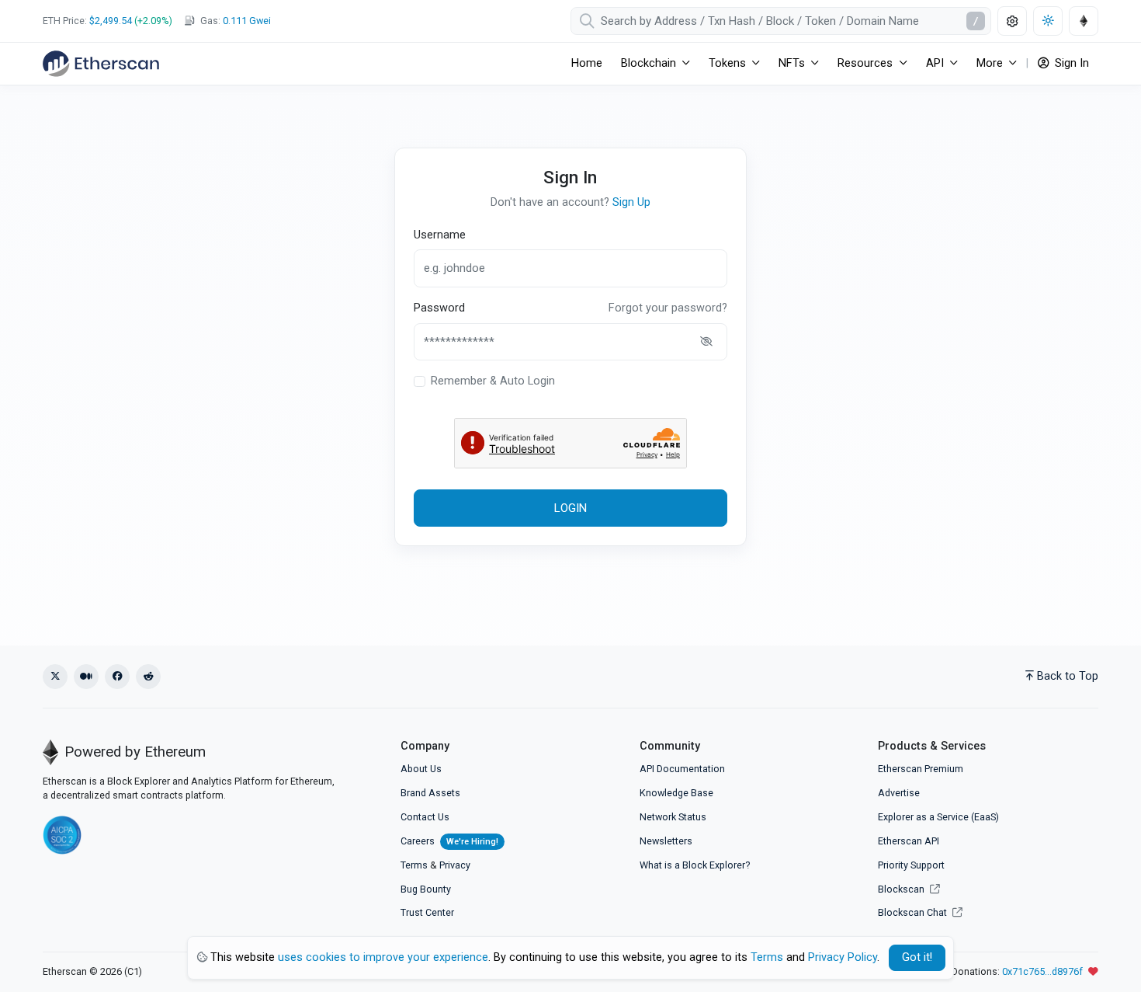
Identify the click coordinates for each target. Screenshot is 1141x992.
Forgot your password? (668, 308)
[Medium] (86, 676)
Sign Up (631, 202)
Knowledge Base (676, 793)
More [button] (989, 63)
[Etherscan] (101, 64)
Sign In (1070, 63)
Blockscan (902, 889)
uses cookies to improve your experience (383, 957)
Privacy (454, 865)
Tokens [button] (727, 63)
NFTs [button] (792, 63)
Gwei (247, 20)
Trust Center (427, 912)
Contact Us (425, 817)
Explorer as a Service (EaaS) (938, 817)
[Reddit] (148, 676)
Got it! (917, 957)
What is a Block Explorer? (695, 865)
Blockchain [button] (648, 63)
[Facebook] (117, 676)
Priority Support (911, 865)
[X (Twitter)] (55, 676)
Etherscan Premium (920, 768)
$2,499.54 (110, 20)
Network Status (673, 817)
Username (440, 235)
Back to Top (1067, 676)
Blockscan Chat (913, 912)
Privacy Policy (842, 957)
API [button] (935, 63)
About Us (421, 768)
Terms (414, 865)
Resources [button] (865, 63)
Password (439, 308)
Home (586, 63)
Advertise (899, 793)
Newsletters (666, 841)
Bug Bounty (426, 889)
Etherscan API (908, 841)
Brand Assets (430, 793)
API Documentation (682, 768)
